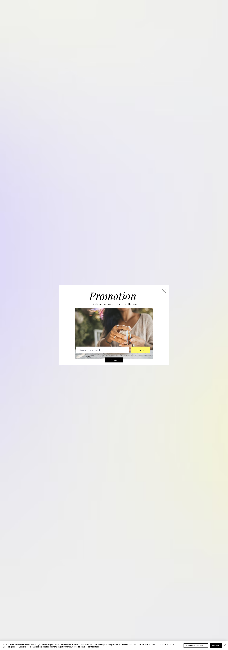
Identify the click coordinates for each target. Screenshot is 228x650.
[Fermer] (224, 645)
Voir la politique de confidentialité (86, 646)
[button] (114, 360)
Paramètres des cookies (196, 645)
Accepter (215, 645)
